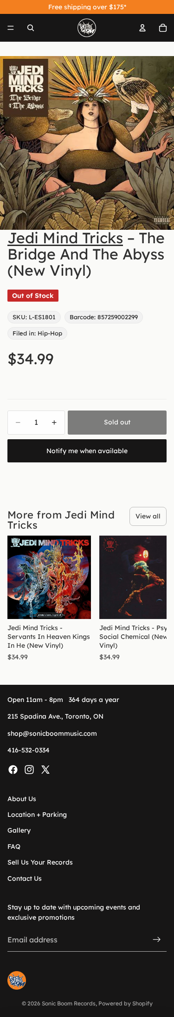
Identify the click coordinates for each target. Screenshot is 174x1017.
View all (148, 516)
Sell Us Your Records (40, 862)
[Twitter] (45, 769)
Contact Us (24, 878)
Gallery (19, 830)
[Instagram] (29, 769)
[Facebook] (13, 769)
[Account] (142, 28)
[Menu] (10, 27)
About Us (21, 798)
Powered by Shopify (125, 1003)
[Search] (30, 28)
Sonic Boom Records (69, 1003)
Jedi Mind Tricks (65, 237)
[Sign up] (157, 939)
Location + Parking (37, 814)
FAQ (13, 846)
